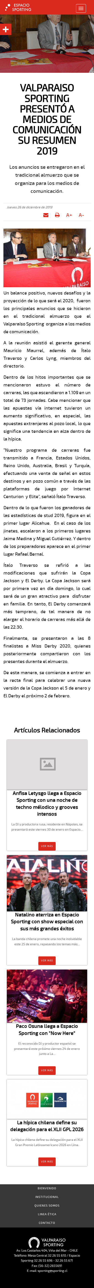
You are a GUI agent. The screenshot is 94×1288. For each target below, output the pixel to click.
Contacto (47, 1223)
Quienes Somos (47, 1205)
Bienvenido (47, 1188)
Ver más (47, 846)
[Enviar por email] (45, 215)
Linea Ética (47, 1214)
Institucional (47, 1197)
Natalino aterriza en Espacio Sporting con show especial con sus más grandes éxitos (47, 922)
